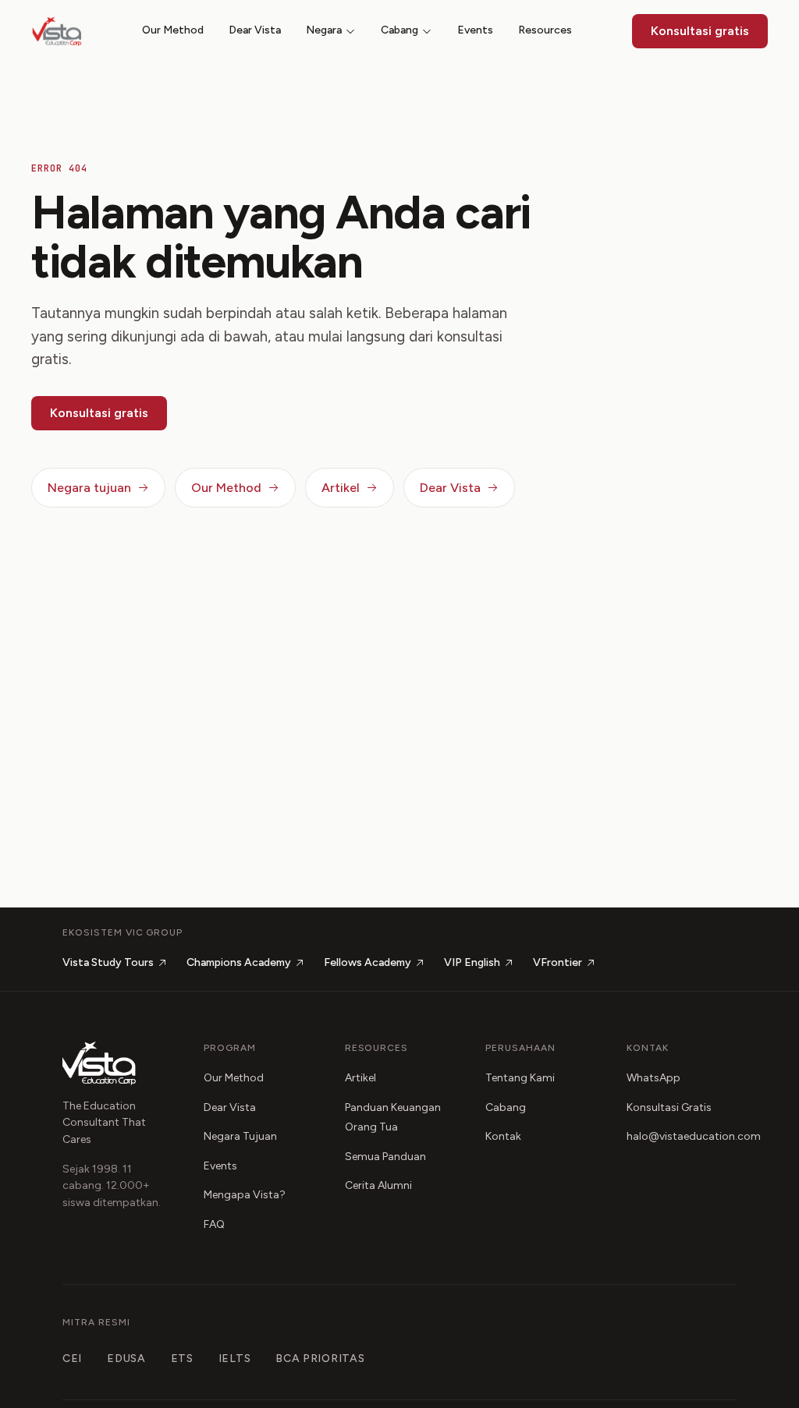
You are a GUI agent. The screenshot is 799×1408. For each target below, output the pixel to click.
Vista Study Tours (108, 962)
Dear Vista (255, 30)
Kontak (503, 1136)
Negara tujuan (89, 487)
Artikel (340, 487)
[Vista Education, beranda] (57, 31)
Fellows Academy (367, 962)
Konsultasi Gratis (669, 1107)
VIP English (472, 962)
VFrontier (557, 962)
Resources (545, 30)
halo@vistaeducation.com (694, 1136)
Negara (324, 30)
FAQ (214, 1224)
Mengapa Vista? (245, 1194)
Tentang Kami (520, 1077)
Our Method (173, 30)
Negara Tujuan (240, 1136)
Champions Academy (238, 962)
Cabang (399, 30)
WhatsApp (653, 1077)
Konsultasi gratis (700, 30)
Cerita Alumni (378, 1185)
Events (475, 30)
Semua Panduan (385, 1156)
